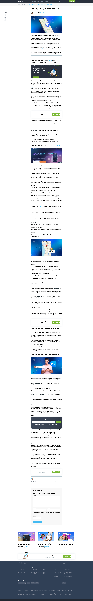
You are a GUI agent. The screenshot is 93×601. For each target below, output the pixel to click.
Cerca (58, 421)
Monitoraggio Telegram (22, 573)
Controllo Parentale (46, 570)
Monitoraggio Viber (46, 569)
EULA (65, 570)
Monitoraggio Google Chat (35, 573)
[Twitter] (22, 563)
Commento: (34, 495)
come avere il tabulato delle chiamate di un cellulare (45, 424)
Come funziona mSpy (57, 572)
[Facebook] (19, 563)
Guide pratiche (33, 1)
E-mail (49, 508)
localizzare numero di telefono (46, 48)
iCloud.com (41, 206)
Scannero (57, 145)
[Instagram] (25, 563)
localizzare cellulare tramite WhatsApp (52, 398)
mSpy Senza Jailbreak (34, 569)
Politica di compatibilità (68, 576)
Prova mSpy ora (67, 556)
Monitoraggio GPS (46, 572)
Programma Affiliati (57, 573)
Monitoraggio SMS (21, 569)
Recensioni (47, 1)
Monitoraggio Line (46, 573)
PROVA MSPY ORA (56, 114)
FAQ (54, 570)
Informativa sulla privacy (68, 572)
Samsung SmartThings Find (41, 300)
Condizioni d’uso (67, 569)
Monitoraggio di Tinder (34, 570)
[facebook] (5, 18)
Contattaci (55, 575)
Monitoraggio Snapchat (22, 572)
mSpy (50, 60)
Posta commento (37, 521)
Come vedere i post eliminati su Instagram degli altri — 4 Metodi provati (65, 544)
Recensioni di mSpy (57, 576)
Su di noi (55, 569)
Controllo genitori (40, 1)
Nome (34, 508)
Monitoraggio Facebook (35, 572)
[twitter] (5, 15)
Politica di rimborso (67, 573)
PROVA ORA (72, 1)
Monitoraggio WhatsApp (22, 570)
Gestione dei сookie (67, 575)
